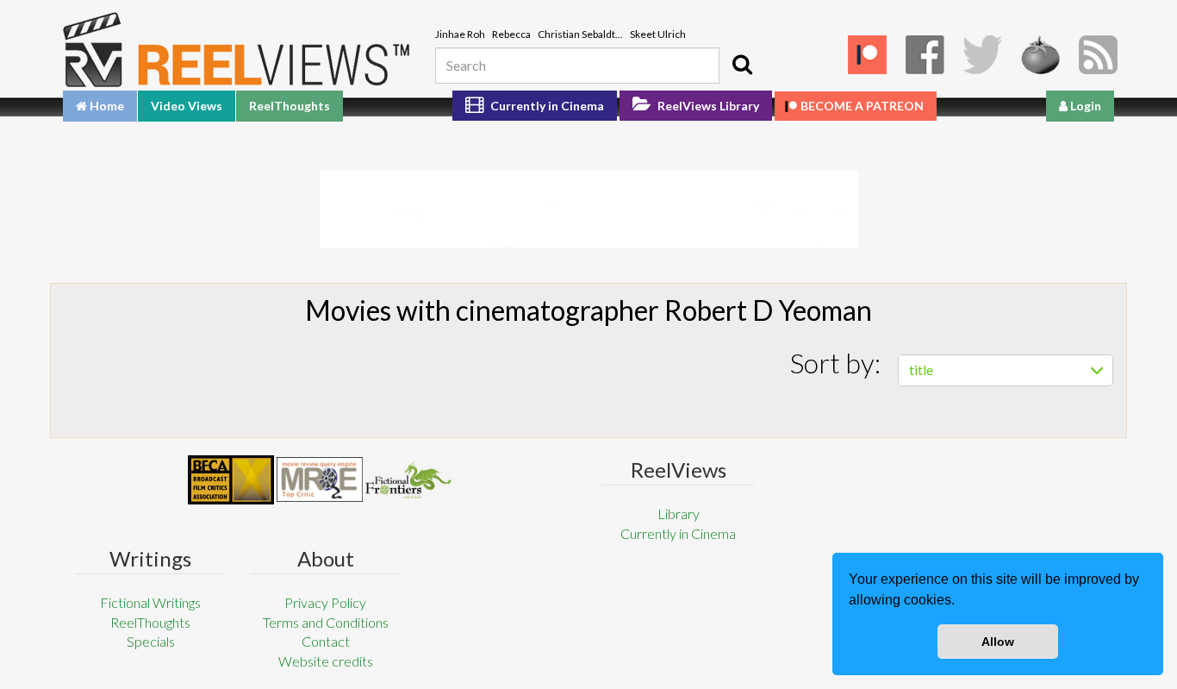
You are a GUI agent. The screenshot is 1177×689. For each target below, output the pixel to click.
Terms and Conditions (326, 622)
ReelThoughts (289, 105)
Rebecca (511, 34)
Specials (151, 641)
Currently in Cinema (546, 105)
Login (1084, 105)
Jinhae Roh (460, 34)
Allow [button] (997, 641)
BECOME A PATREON (862, 105)
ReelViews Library (707, 105)
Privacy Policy (325, 602)
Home (105, 105)
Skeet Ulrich (658, 34)
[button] (960, 601)
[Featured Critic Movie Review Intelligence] (231, 480)
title (921, 369)
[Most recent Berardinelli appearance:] (408, 479)
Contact (326, 641)
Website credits (325, 661)
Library (678, 513)
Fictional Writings (150, 602)
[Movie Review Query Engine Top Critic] (320, 479)
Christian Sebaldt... (580, 34)
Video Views (186, 105)
